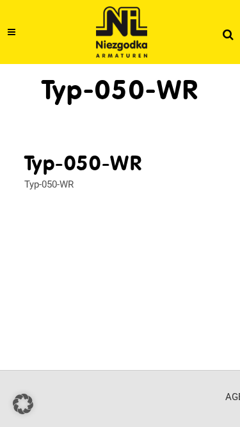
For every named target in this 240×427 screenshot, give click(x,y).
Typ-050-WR (49, 184)
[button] (23, 404)
